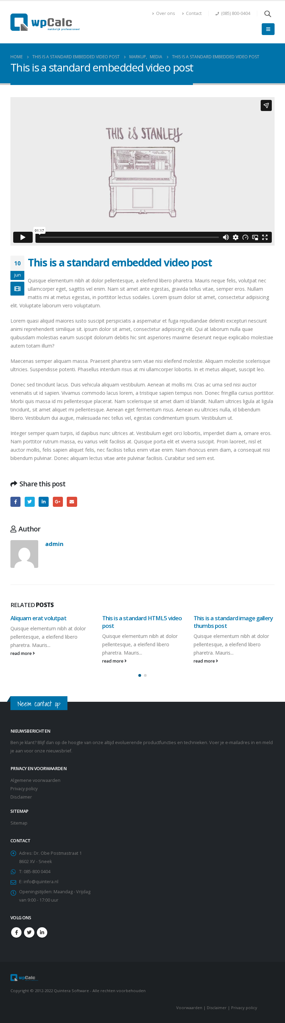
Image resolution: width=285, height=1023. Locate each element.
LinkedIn (44, 502)
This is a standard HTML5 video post (142, 622)
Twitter (30, 502)
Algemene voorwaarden (35, 780)
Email (72, 502)
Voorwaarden (189, 1007)
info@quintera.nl (41, 882)
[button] (139, 675)
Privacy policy (24, 789)
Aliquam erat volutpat (38, 618)
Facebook (15, 502)
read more (21, 653)
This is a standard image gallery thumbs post (233, 622)
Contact (194, 13)
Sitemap (18, 823)
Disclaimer (21, 797)
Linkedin (42, 932)
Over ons (165, 13)
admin (54, 544)
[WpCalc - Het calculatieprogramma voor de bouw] (45, 22)
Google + (58, 502)
